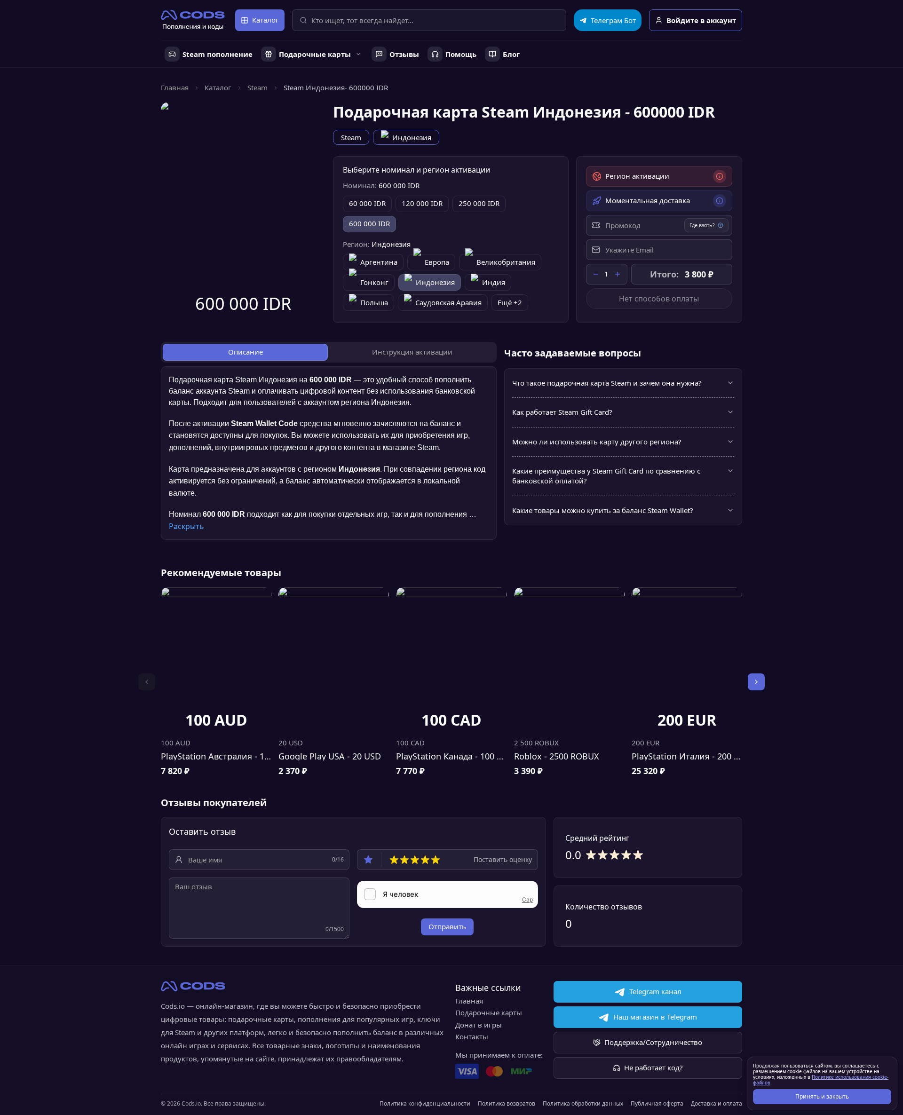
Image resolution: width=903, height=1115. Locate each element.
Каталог (265, 19)
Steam (257, 87)
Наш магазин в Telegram (655, 1016)
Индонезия (411, 137)
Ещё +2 (510, 302)
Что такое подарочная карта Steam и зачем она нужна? (607, 382)
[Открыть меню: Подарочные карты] (358, 54)
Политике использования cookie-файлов (820, 1080)
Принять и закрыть (822, 1096)
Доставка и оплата (716, 1103)
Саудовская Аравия (448, 302)
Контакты (471, 1036)
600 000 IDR (369, 223)
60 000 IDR (367, 203)
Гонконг (374, 282)
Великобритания (505, 262)
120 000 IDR (422, 203)
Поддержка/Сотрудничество (653, 1042)
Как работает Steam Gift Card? (562, 412)
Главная (175, 87)
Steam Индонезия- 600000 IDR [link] (336, 87)
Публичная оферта (657, 1103)
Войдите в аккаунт (701, 20)
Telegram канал (655, 991)
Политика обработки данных (583, 1103)
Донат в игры (478, 1024)
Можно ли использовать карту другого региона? (596, 441)
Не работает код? (653, 1067)
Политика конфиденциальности (425, 1103)
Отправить (447, 926)
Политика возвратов (506, 1103)
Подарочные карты (488, 1012)
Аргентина (378, 262)
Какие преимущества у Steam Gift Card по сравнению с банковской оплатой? (606, 475)
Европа (437, 262)
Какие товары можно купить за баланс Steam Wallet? (602, 510)
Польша (374, 302)
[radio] (394, 859)
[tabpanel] (329, 453)
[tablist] (329, 352)
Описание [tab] (245, 351)
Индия (493, 282)
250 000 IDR (479, 203)
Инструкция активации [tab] (412, 351)
